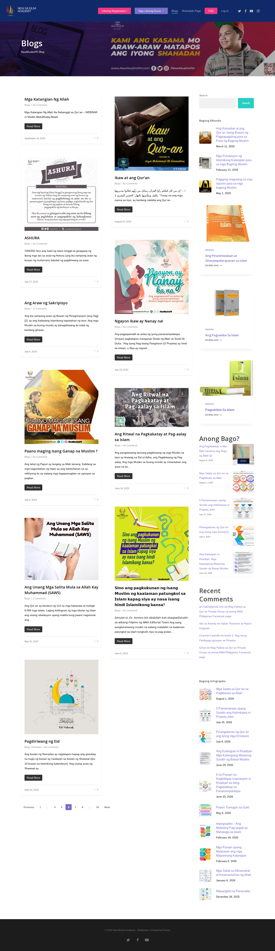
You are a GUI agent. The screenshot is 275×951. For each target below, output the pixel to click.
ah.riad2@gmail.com (211, 606)
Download (213, 265)
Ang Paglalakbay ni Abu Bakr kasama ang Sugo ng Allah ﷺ (213, 451)
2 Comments (39, 598)
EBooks (209, 250)
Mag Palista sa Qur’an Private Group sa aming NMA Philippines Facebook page (222, 611)
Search (203, 95)
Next (107, 807)
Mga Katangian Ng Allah (47, 99)
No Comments (40, 105)
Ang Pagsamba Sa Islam (222, 335)
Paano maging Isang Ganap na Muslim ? (61, 451)
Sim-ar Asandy (207, 623)
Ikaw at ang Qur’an (132, 177)
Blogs (27, 105)
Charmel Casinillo (209, 635)
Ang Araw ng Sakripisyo (46, 302)
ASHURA (32, 237)
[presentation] (226, 223)
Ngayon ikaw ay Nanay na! (139, 321)
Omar (202, 647)
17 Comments (40, 308)
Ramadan (36, 747)
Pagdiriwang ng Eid (42, 741)
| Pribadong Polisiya (160, 930)
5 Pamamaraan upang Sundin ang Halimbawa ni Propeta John (214, 505)
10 (97, 807)
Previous (29, 807)
